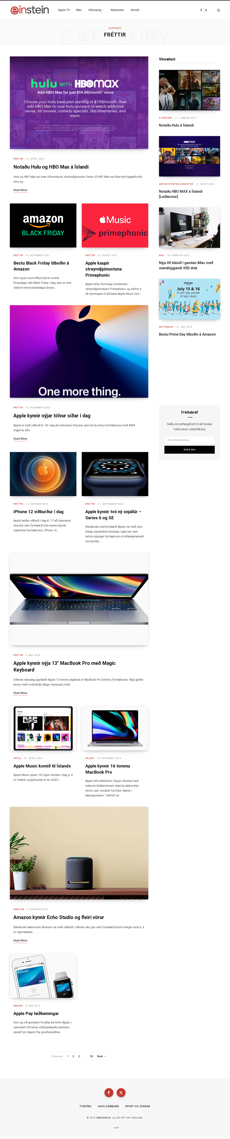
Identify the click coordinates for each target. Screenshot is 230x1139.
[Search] (217, 10)
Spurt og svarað (137, 1106)
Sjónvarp (165, 118)
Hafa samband (108, 1106)
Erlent (89, 758)
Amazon (18, 909)
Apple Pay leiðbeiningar (36, 1013)
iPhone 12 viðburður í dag (38, 511)
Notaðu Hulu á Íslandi (176, 125)
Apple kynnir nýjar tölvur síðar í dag (51, 416)
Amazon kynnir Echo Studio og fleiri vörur (58, 917)
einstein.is (103, 1118)
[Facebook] (108, 1092)
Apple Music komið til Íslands (42, 766)
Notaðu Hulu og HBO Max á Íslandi (51, 167)
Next (100, 1056)
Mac (162, 255)
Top (116, 1128)
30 (91, 1056)
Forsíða (85, 1106)
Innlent (18, 1006)
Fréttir (18, 159)
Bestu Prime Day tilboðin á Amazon (187, 334)
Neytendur (166, 327)
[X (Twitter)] (121, 1092)
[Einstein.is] (29, 10)
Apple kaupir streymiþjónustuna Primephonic (103, 269)
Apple (17, 758)
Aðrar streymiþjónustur (176, 184)
